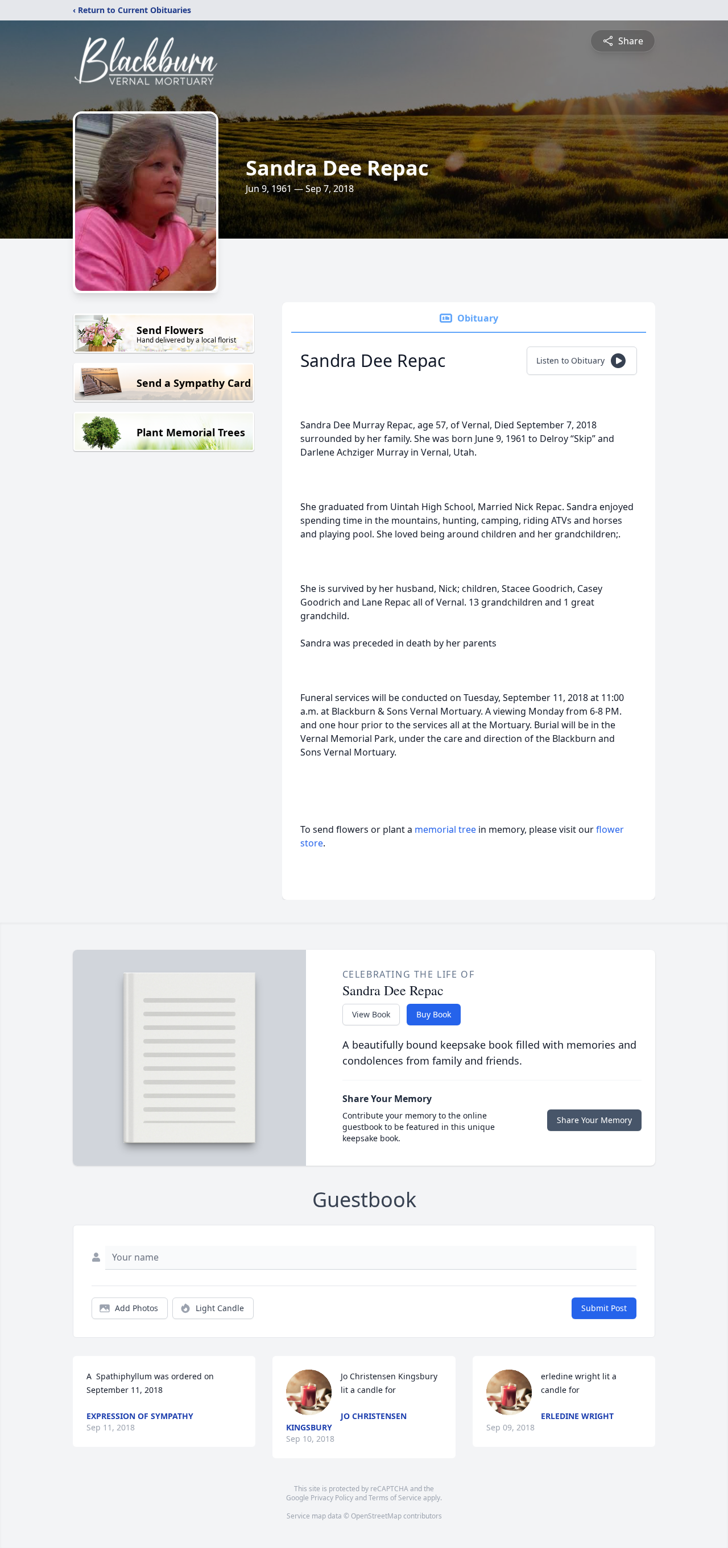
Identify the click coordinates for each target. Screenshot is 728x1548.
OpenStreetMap (376, 1516)
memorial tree (445, 829)
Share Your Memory (594, 1120)
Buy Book (433, 1014)
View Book (371, 1014)
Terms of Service (395, 1498)
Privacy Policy (332, 1498)
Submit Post (604, 1308)
